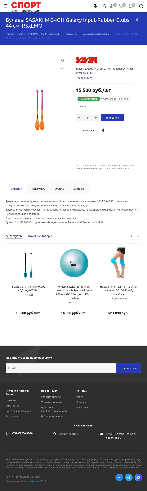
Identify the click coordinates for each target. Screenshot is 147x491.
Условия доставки (52, 402)
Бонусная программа (18, 410)
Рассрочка (12, 416)
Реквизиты (82, 407)
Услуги (80, 396)
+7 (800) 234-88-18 (22, 433)
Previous (132, 236)
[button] (103, 99)
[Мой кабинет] (104, 6)
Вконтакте (119, 477)
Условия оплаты (51, 396)
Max (138, 477)
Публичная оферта (52, 416)
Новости (11, 400)
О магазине (12, 405)
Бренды (81, 402)
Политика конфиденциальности (54, 409)
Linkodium (33, 481)
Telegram (129, 477)
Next (138, 236)
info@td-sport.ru (68, 433)
